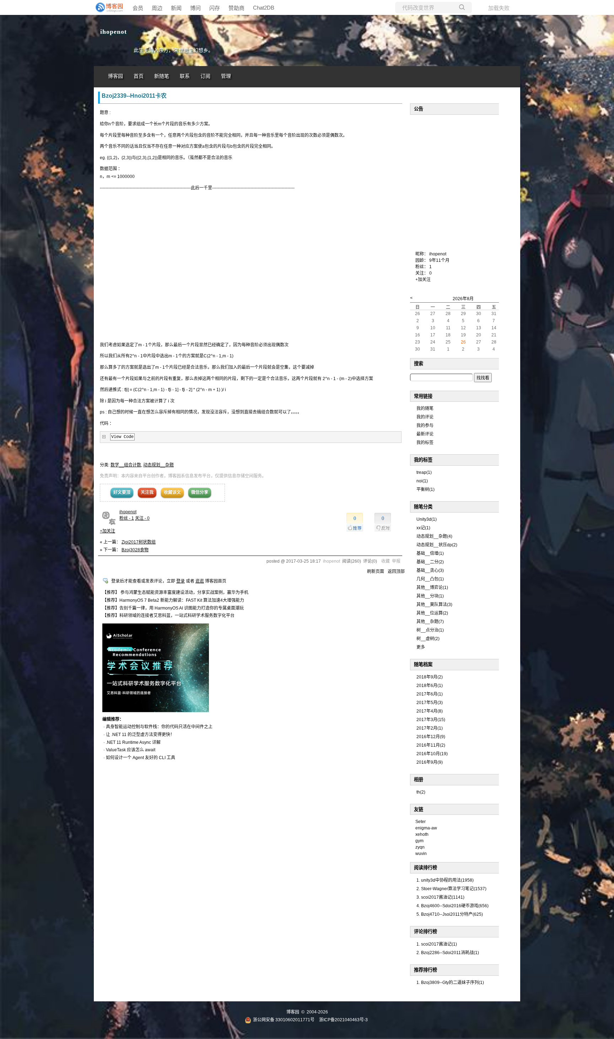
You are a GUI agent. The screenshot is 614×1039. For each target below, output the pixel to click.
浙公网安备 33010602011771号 (283, 1019)
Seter (420, 821)
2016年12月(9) (430, 736)
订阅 (205, 76)
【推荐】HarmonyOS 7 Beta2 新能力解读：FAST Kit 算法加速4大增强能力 (173, 600)
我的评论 (424, 417)
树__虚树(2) (428, 638)
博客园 (115, 76)
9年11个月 (439, 260)
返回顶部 (396, 571)
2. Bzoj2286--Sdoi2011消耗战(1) (447, 952)
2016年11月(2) (430, 745)
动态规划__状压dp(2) (436, 544)
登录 (180, 581)
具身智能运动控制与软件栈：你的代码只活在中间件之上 (159, 726)
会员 (138, 8)
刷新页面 (375, 571)
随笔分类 (423, 506)
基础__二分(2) (430, 561)
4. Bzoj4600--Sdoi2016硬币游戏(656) (452, 905)
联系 (185, 76)
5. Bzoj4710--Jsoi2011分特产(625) (449, 914)
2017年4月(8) (429, 711)
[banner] (108, 7)
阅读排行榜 (425, 867)
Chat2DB (263, 8)
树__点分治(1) (430, 630)
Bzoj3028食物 (135, 549)
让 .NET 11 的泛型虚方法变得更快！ (140, 734)
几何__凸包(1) (430, 579)
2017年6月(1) (429, 694)
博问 (195, 8)
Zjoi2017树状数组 (139, 542)
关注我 (147, 492)
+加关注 (107, 531)
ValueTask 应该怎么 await (130, 749)
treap (424, 472)
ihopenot (113, 31)
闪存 (214, 8)
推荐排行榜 (425, 970)
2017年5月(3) (429, 702)
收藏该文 (172, 492)
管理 (226, 76)
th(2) (420, 792)
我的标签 (424, 442)
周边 (157, 8)
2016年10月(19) (432, 753)
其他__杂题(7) (430, 621)
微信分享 (199, 492)
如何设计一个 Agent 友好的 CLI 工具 (140, 757)
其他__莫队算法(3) (434, 604)
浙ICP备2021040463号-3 (343, 1019)
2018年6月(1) (429, 685)
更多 (420, 647)
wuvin (421, 853)
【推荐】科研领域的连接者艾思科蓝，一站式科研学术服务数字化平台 (168, 615)
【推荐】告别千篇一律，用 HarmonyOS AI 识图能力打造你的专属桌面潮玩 (173, 608)
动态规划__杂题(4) (434, 536)
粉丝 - (126, 518)
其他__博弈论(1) (432, 587)
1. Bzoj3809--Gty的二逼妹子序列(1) (450, 982)
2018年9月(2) (429, 677)
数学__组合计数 (126, 464)
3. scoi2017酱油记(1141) (440, 897)
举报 (396, 561)
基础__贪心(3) (430, 570)
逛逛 (199, 581)
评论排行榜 (425, 931)
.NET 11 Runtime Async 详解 (133, 742)
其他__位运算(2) (432, 613)
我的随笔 (424, 408)
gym (419, 840)
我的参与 (424, 425)
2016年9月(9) (429, 762)
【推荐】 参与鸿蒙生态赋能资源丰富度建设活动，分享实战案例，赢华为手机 (175, 592)
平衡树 (425, 489)
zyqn (420, 847)
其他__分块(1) (430, 596)
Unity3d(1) (426, 519)
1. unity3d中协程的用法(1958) (445, 880)
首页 (139, 76)
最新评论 (424, 434)
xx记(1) (423, 527)
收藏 (385, 561)
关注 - (142, 518)
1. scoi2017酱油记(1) (436, 944)
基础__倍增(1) (430, 553)
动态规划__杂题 (158, 464)
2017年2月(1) (429, 728)
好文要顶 (121, 492)
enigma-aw (426, 828)
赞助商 (236, 8)
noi (422, 480)
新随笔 (161, 76)
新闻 (176, 8)
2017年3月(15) (430, 719)
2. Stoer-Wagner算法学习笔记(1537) (451, 888)
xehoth (422, 834)
